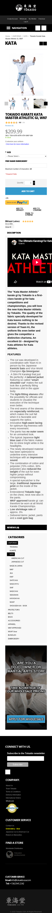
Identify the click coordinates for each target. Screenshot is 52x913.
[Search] (37, 28)
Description (14, 232)
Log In (26, 21)
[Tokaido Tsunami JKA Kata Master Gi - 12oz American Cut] (41, 43)
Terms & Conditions (13, 792)
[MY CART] (43, 28)
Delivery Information (13, 795)
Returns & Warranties (14, 835)
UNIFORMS (16, 36)
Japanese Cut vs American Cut (17, 832)
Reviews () (9, 125)
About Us (9, 786)
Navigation (19, 28)
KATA (26, 36)
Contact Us (10, 826)
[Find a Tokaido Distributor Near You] (15, 854)
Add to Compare (37, 210)
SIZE (8, 152)
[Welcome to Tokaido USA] (26, 7)
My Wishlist (32, 19)
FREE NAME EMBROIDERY (16, 161)
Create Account (12, 19)
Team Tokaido (11, 789)
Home (7, 36)
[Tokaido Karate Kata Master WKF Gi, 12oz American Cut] (45, 43)
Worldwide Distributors (14, 848)
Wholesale (23, 19)
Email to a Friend (29, 214)
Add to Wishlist (20, 210)
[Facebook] (7, 772)
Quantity (20, 183)
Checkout (41, 19)
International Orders (13, 798)
